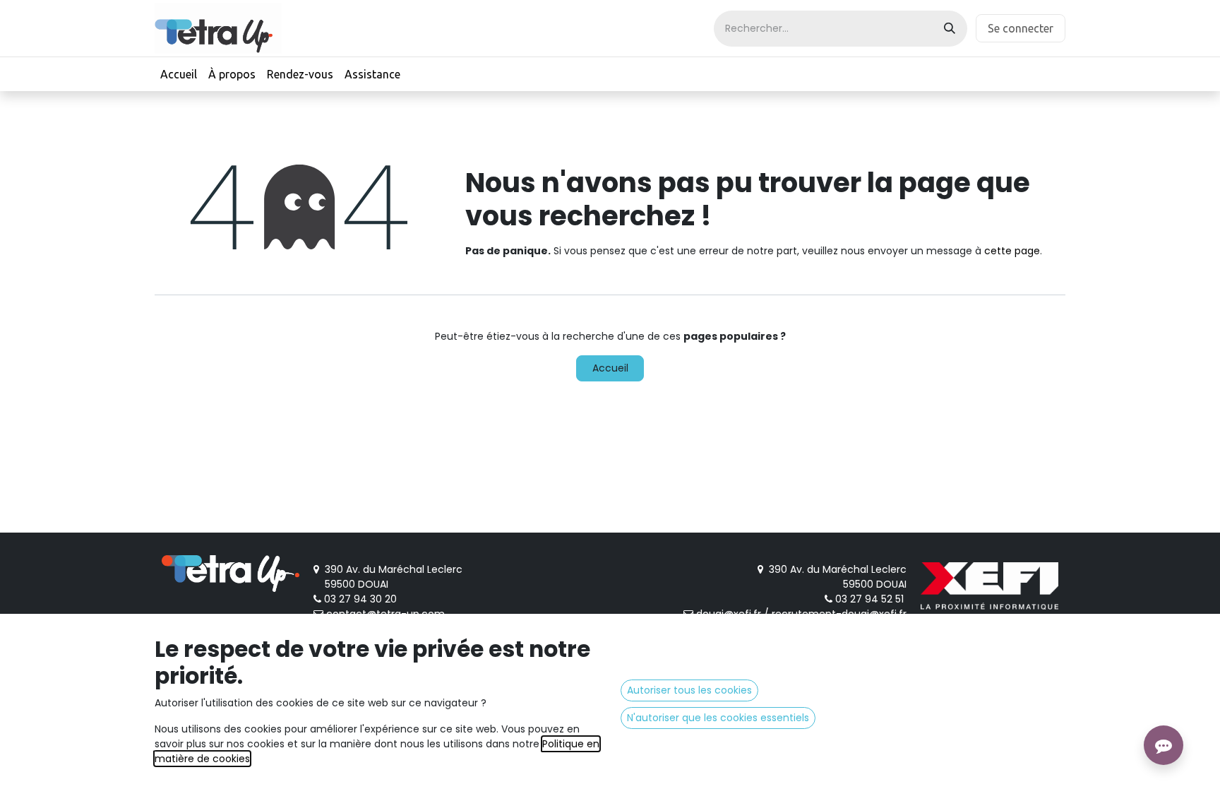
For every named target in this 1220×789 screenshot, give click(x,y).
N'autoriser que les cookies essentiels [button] (718, 718)
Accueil (610, 368)
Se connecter (1020, 28)
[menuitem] (179, 74)
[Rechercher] (949, 29)
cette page (1012, 251)
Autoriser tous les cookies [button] (689, 690)
